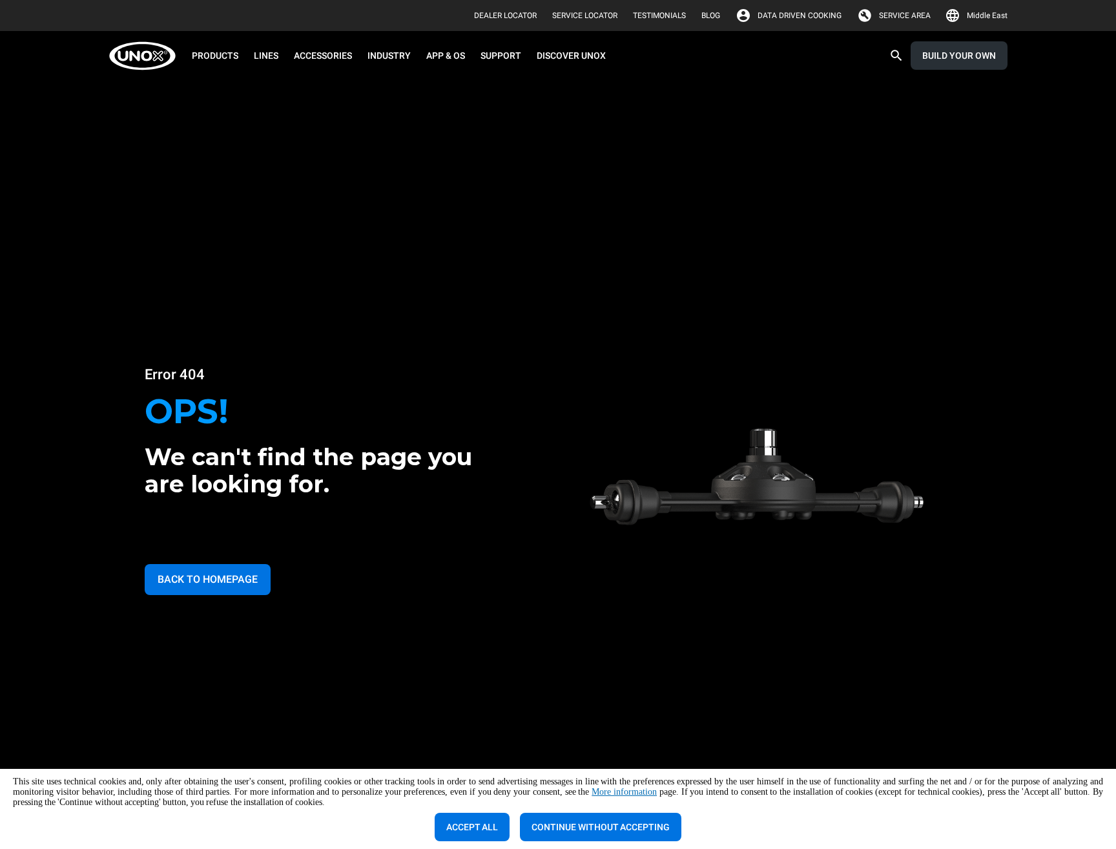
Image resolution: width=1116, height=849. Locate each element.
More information (624, 792)
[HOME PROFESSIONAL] (146, 55)
